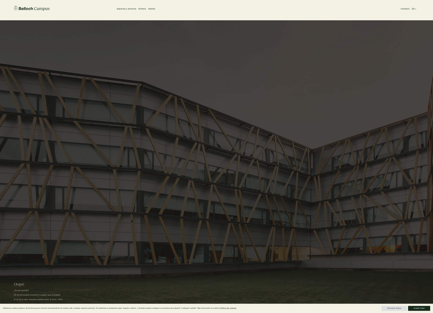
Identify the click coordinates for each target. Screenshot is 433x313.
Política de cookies (228, 308)
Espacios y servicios (126, 9)
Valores (151, 9)
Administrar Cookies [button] (394, 308)
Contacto (405, 9)
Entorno (142, 9)
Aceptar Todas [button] (419, 308)
